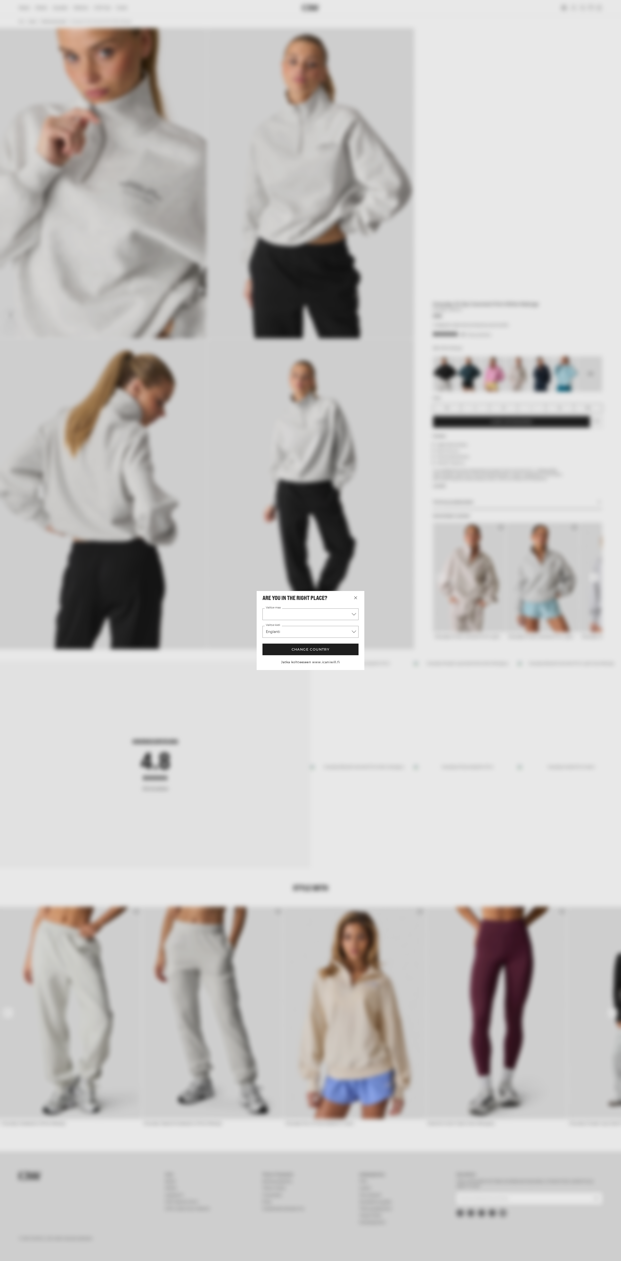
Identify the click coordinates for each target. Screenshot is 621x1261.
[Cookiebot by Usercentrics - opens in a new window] (142, 1251)
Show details (363, 1251)
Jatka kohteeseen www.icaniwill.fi (310, 662)
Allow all (457, 1218)
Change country (311, 649)
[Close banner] (503, 1214)
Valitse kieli (273, 625)
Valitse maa (273, 607)
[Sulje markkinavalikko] (356, 598)
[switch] (250, 1251)
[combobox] (310, 614)
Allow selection (458, 1233)
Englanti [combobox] (273, 632)
